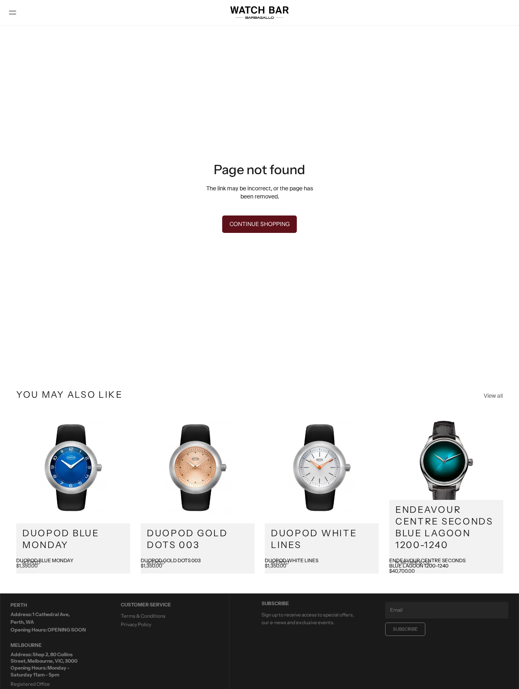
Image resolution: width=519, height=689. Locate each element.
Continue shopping (259, 224)
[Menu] (16, 12)
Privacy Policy (136, 624)
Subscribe (405, 629)
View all (493, 395)
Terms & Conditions (143, 616)
